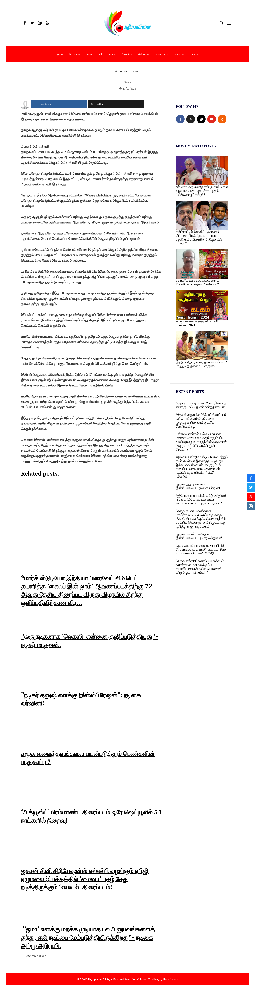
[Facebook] (180, 119)
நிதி (101, 53)
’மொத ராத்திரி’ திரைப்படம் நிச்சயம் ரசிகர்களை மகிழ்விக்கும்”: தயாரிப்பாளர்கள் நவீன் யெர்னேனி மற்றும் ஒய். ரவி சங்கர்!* (200, 567)
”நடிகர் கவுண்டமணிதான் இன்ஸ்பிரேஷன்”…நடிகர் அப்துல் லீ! (199, 536)
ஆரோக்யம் (143, 53)
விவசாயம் (180, 53)
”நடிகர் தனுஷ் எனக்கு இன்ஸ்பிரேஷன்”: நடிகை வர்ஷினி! (198, 486)
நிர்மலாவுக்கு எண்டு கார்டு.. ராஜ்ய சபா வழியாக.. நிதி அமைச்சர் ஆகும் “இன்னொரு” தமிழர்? (202, 191)
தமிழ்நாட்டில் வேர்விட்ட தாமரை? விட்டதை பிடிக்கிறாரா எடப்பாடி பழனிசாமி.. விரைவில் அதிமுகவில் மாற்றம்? (199, 237)
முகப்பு (59, 53)
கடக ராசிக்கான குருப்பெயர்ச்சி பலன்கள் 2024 (197, 323)
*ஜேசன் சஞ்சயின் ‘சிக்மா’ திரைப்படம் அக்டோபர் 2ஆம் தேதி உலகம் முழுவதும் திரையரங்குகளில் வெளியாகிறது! (201, 420)
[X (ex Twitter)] (190, 119)
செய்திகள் (74, 53)
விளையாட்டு (162, 53)
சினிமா (195, 53)
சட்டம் (112, 53)
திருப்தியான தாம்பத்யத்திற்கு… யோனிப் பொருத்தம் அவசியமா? (197, 282)
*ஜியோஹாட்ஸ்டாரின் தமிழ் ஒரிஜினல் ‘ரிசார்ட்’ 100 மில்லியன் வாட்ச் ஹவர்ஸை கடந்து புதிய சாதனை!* (201, 500)
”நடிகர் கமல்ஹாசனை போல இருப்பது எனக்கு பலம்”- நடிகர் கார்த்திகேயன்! (201, 405)
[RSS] (222, 119)
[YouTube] (211, 119)
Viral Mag (153, 979)
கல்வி (89, 53)
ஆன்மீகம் (127, 53)
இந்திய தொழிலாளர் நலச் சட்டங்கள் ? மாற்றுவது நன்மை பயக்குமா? (201, 364)
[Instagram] (201, 119)
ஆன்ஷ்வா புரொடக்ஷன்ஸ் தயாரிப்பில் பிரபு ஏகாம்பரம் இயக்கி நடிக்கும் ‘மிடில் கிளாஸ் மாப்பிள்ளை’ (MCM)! (201, 550)
